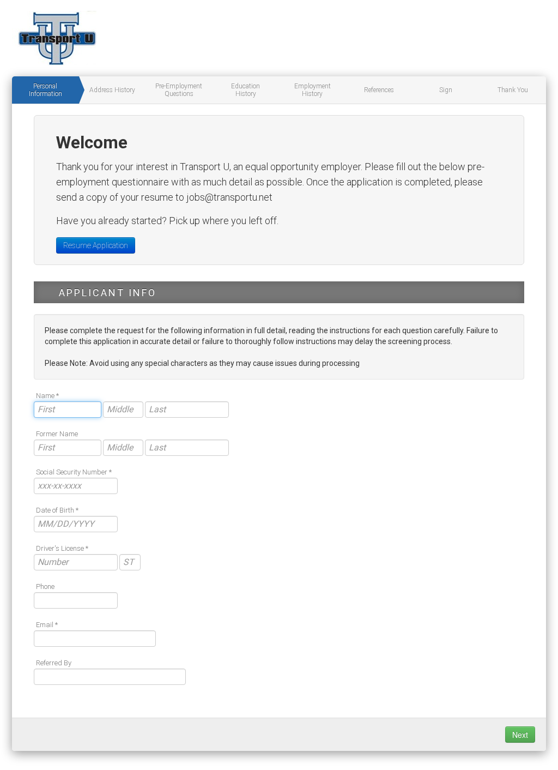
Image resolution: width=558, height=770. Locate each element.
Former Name (57, 434)
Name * (47, 396)
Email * (47, 625)
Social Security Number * (74, 472)
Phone (45, 586)
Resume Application (95, 245)
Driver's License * (62, 548)
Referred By (53, 663)
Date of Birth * (57, 510)
